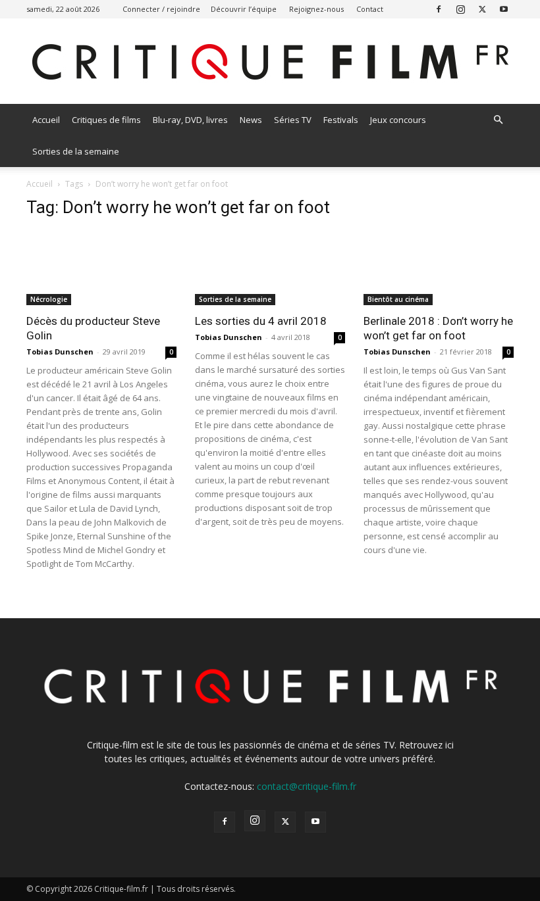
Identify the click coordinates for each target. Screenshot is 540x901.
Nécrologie (48, 299)
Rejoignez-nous (316, 9)
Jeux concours (398, 120)
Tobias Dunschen (60, 351)
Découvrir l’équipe (244, 9)
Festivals (340, 120)
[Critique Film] (270, 62)
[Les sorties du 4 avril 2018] (270, 268)
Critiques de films (106, 120)
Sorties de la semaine (75, 151)
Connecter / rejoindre (161, 9)
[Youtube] (504, 9)
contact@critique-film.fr (306, 786)
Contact (369, 9)
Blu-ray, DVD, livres (190, 120)
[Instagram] (460, 9)
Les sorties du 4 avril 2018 (261, 321)
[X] (482, 9)
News (251, 120)
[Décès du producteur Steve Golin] (101, 268)
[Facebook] (438, 9)
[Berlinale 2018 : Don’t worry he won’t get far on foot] (439, 268)
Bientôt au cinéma (398, 299)
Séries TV (292, 120)
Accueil (46, 120)
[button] (498, 120)
